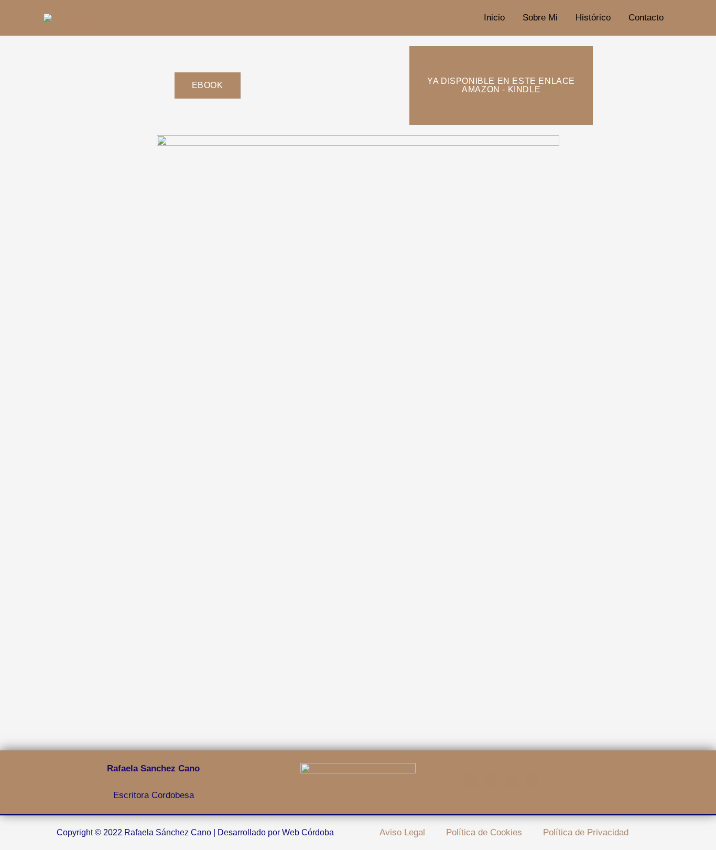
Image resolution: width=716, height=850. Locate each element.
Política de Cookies (484, 832)
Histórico (593, 18)
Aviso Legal (402, 832)
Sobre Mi (540, 18)
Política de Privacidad (585, 832)
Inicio (494, 18)
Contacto (646, 18)
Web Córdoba (308, 832)
